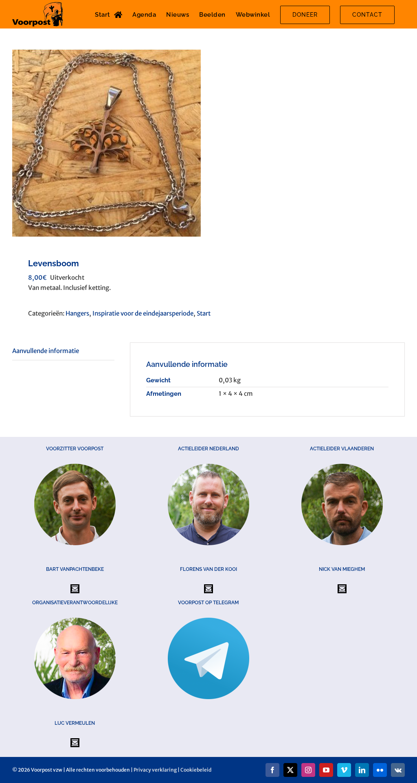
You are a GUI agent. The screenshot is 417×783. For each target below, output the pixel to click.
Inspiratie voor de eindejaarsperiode (142, 313)
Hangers (77, 313)
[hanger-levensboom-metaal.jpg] (106, 143)
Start (204, 313)
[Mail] (74, 588)
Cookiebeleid (195, 770)
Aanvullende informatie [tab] (45, 351)
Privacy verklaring (155, 770)
